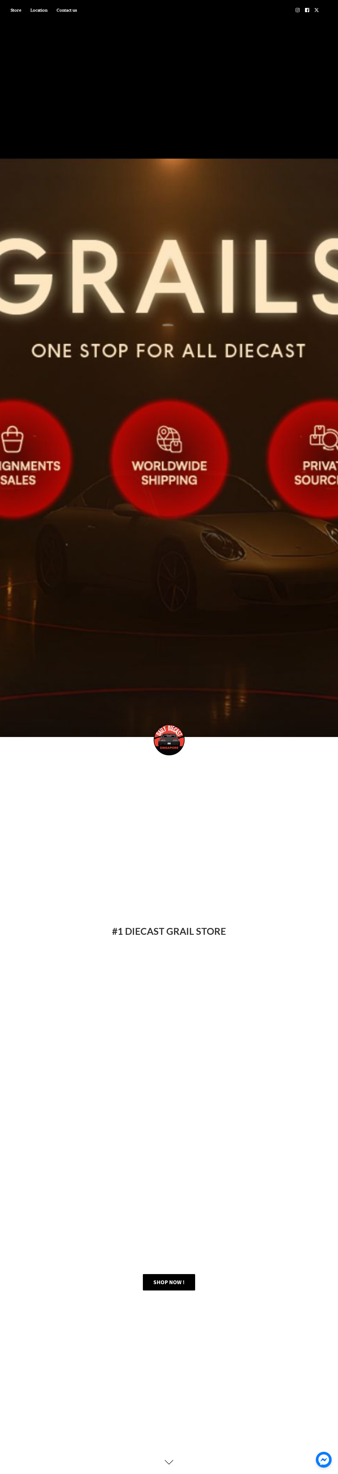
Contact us (67, 10)
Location (39, 10)
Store (16, 10)
